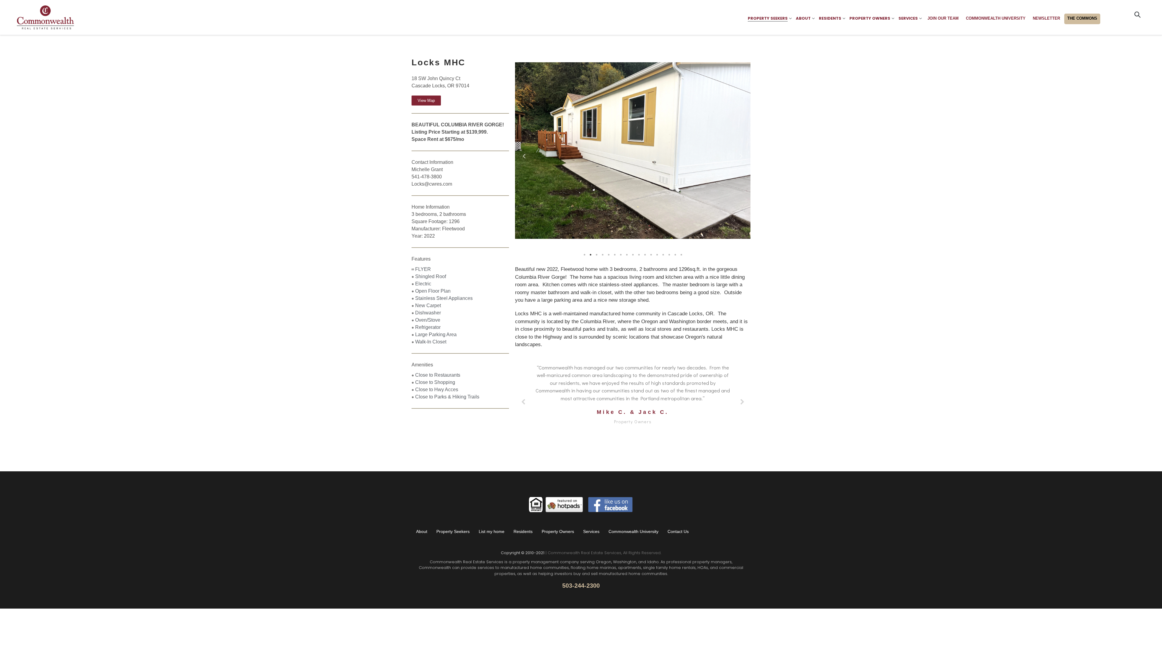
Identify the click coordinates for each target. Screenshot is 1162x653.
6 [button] (615, 255)
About (421, 531)
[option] (640, 156)
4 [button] (602, 255)
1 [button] (584, 255)
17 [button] (681, 255)
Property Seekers (453, 531)
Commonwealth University (633, 531)
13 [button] (657, 255)
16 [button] (675, 255)
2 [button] (590, 255)
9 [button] (633, 255)
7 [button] (621, 255)
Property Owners (558, 531)
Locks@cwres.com (432, 184)
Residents (523, 531)
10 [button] (639, 255)
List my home (491, 531)
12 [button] (651, 255)
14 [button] (663, 255)
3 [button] (596, 255)
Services (591, 531)
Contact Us (678, 531)
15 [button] (669, 255)
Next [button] (741, 155)
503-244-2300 (581, 585)
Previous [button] (524, 155)
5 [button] (609, 255)
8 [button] (627, 255)
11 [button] (645, 255)
